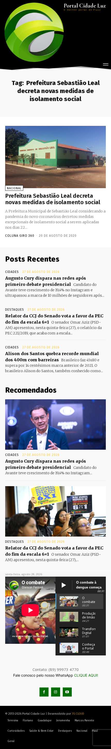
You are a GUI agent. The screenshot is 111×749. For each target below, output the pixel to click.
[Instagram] (55, 692)
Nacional (14, 188)
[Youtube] (67, 692)
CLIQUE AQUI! (86, 675)
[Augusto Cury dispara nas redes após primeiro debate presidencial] (55, 424)
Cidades (12, 271)
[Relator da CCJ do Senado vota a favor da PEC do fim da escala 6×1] (55, 511)
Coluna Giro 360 (19, 236)
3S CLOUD (78, 713)
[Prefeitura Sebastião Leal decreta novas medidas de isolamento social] (55, 157)
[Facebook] (44, 692)
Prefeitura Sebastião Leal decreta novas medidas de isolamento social (52, 198)
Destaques (14, 309)
